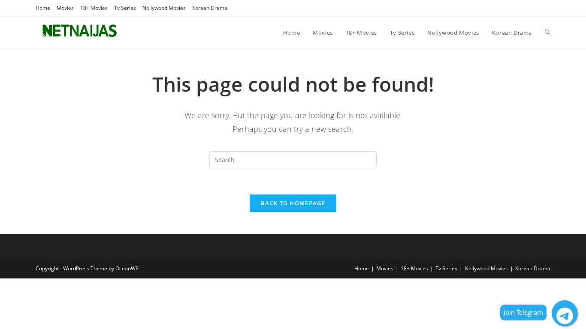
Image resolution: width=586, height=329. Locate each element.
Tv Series (125, 8)
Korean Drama (209, 8)
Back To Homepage (293, 203)
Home (43, 8)
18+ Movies (94, 8)
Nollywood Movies (164, 8)
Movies (65, 8)
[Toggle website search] (547, 32)
